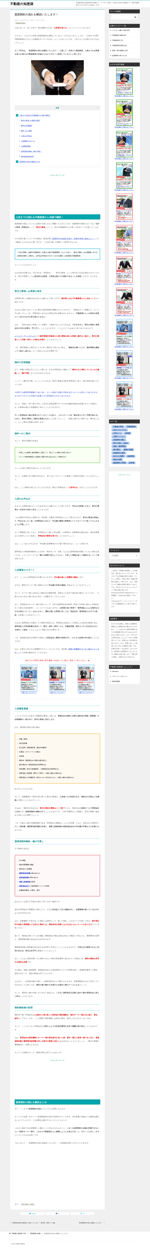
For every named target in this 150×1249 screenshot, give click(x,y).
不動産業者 (131, 426)
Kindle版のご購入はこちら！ (124, 96)
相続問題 (130, 456)
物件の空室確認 (26, 125)
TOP (19, 1233)
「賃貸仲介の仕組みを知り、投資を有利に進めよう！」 (73, 239)
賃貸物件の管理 (119, 463)
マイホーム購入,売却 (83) (121, 30)
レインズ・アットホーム (24, 336)
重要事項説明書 (24, 873)
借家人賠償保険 (24, 882)
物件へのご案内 (26, 131)
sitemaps (115, 671)
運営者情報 (116, 681)
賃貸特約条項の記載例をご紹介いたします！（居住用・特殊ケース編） (34, 1223)
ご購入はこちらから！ (29, 692)
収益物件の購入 (119, 440)
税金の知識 (117, 459)
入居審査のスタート (28, 141)
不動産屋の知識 (20, 23)
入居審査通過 (25, 146)
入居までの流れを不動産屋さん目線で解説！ (35, 115)
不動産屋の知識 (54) (119, 35)
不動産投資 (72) (117, 40)
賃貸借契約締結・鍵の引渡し (31, 151)
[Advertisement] (57, 192)
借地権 (127, 433)
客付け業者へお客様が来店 (30, 120)
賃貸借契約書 (24, 877)
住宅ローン (117, 433)
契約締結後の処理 (27, 156)
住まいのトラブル (120, 430)
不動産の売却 (118, 426)
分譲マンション (119, 436)
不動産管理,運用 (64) (119, 45)
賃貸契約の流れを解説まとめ (29, 162)
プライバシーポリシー (119, 676)
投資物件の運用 (119, 453)
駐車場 (131, 463)
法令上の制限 (118, 456)
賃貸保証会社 (24, 886)
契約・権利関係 (119, 446)
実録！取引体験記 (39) (120, 50)
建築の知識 (128, 449)
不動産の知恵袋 (21, 4)
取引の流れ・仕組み (28, 1204)
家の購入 (116, 449)
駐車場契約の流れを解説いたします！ (90, 1223)
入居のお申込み (26, 136)
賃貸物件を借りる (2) (119, 55)
